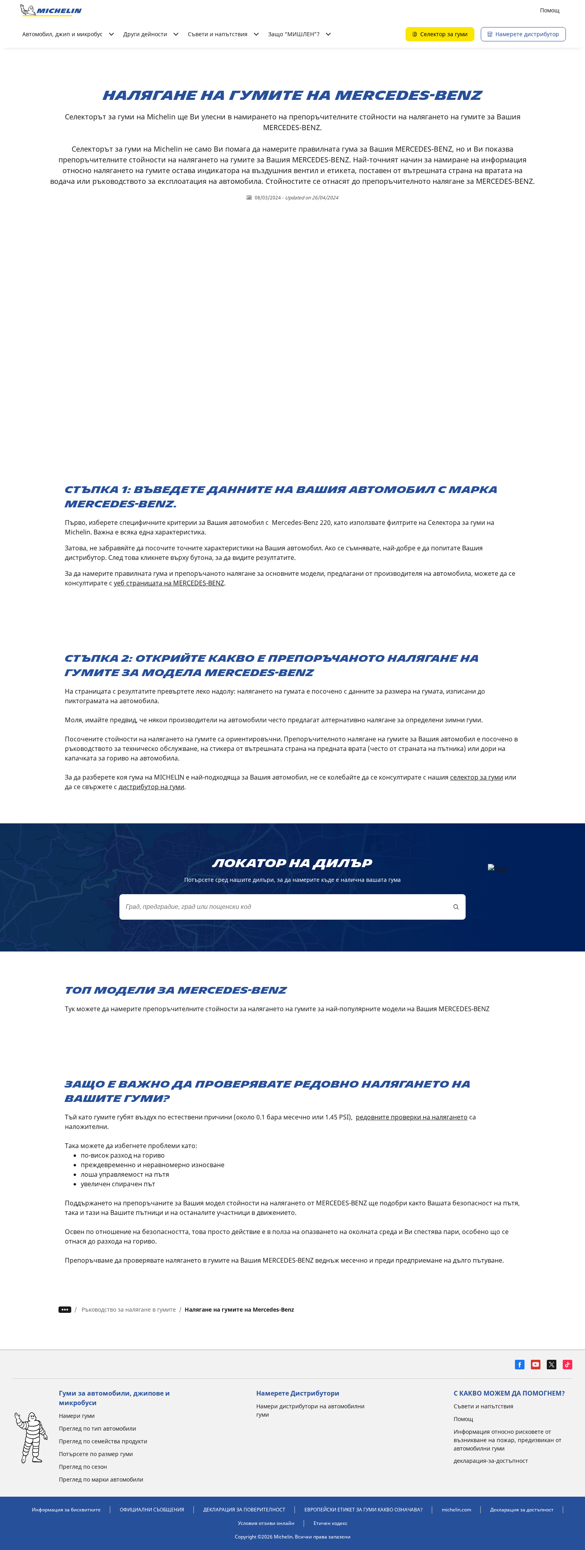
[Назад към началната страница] (51, 10)
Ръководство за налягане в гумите (129, 1309)
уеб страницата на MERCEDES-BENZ (169, 583)
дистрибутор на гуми (151, 786)
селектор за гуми (476, 777)
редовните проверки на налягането (412, 1117)
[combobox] (292, 907)
